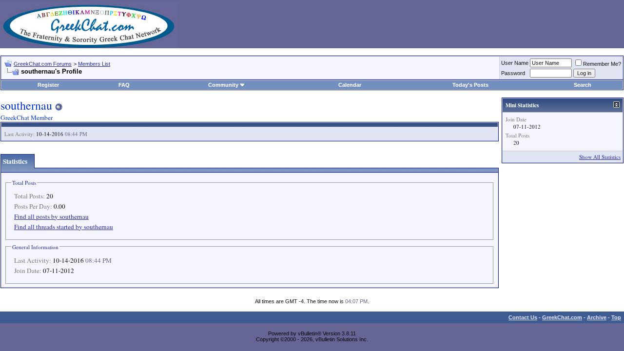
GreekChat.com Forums (43, 64)
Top (616, 317)
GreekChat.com (562, 317)
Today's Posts (470, 85)
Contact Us (522, 317)
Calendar (349, 85)
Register (48, 85)
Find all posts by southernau (51, 216)
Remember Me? (602, 64)
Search (582, 85)
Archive (596, 317)
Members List (94, 64)
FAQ (124, 85)
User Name (514, 63)
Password (513, 73)
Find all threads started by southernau (63, 226)
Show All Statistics (600, 156)
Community (223, 85)
